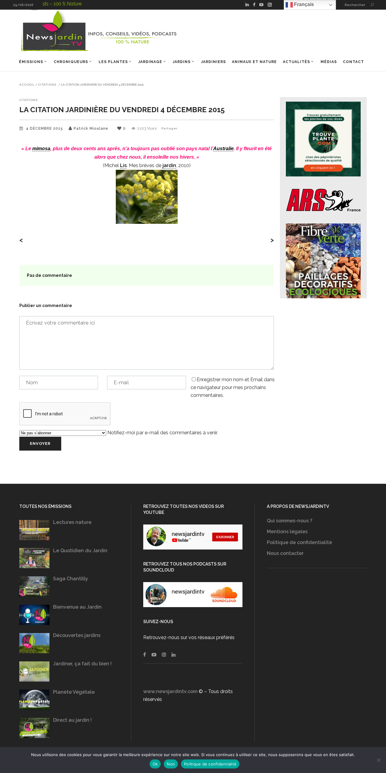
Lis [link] (123, 165)
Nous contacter (285, 553)
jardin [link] (169, 165)
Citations (47, 84)
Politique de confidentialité (299, 542)
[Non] (378, 760)
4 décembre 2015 (45, 128)
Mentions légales (287, 531)
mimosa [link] (41, 148)
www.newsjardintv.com (170, 691)
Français (303, 4)
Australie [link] (223, 148)
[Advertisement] (317, 632)
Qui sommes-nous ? (289, 521)
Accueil (27, 84)
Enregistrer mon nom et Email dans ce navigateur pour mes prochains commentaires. (233, 387)
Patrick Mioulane (91, 128)
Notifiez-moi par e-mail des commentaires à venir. (162, 433)
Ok (155, 764)
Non (171, 764)
